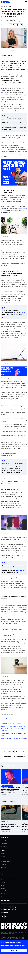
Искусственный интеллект (9, 879)
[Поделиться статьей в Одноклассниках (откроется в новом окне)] (17, 24)
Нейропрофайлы (6, 861)
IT (7, 50)
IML (2, 65)
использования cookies (8, 944)
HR (2, 896)
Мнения (3, 6)
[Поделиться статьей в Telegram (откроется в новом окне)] (10, 24)
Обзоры (3, 864)
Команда (4, 840)
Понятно (14, 950)
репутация (20, 570)
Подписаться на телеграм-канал (13, 756)
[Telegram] (2, 916)
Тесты (3, 870)
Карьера (3, 888)
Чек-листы (4, 867)
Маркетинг (11, 50)
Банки (3, 882)
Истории (3, 856)
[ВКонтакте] (5, 916)
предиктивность (19, 312)
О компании (4, 843)
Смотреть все (5, 900)
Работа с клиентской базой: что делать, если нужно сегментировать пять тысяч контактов (13, 728)
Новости (3, 853)
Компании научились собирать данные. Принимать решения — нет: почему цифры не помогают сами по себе (10, 790)
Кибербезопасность (7, 891)
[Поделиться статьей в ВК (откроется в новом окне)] (14, 24)
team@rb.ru (4, 912)
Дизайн (3, 893)
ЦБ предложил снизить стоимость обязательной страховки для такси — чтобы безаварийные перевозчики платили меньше (10, 826)
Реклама (3, 877)
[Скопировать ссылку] (21, 24)
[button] (26, 2)
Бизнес (8, 6)
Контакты (4, 846)
